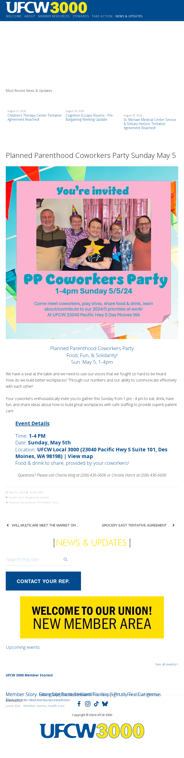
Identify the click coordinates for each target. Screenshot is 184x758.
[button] (170, 90)
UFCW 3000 (36, 492)
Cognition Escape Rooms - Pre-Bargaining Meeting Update (90, 117)
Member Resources (54, 16)
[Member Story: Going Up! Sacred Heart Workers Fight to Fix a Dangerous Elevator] (92, 686)
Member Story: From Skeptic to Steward (49, 694)
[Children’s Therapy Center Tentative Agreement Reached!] (34, 100)
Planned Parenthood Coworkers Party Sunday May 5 (91, 155)
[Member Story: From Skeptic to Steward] (49, 686)
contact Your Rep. (43, 581)
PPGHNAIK (44, 502)
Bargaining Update (37, 497)
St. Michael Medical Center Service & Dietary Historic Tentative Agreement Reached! (150, 123)
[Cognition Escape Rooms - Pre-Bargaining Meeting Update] (93, 100)
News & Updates (129, 16)
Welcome (13, 16)
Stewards (81, 16)
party (55, 502)
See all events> (166, 664)
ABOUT (29, 16)
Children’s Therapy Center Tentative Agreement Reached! (34, 117)
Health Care (16, 497)
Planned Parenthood (22, 502)
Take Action (102, 16)
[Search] (65, 559)
